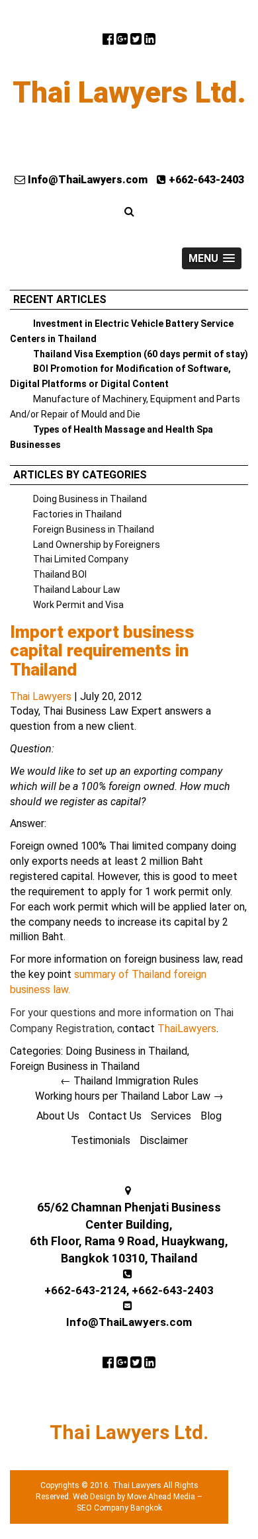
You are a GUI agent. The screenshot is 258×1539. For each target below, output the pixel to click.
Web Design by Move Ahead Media (134, 1496)
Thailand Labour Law (76, 589)
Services (171, 1116)
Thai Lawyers (40, 696)
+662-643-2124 (85, 1290)
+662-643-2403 (205, 179)
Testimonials (100, 1140)
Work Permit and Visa (78, 604)
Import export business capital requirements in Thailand (102, 651)
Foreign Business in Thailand (93, 529)
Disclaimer (164, 1140)
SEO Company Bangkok (119, 1508)
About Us (57, 1116)
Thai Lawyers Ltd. (129, 92)
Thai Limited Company (80, 559)
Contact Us (115, 1116)
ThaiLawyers (186, 1028)
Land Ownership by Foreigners (96, 544)
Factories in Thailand (77, 514)
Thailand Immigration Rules (129, 1081)
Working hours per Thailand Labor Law (129, 1096)
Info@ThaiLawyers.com (86, 179)
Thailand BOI (60, 574)
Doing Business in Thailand (90, 499)
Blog (211, 1116)
